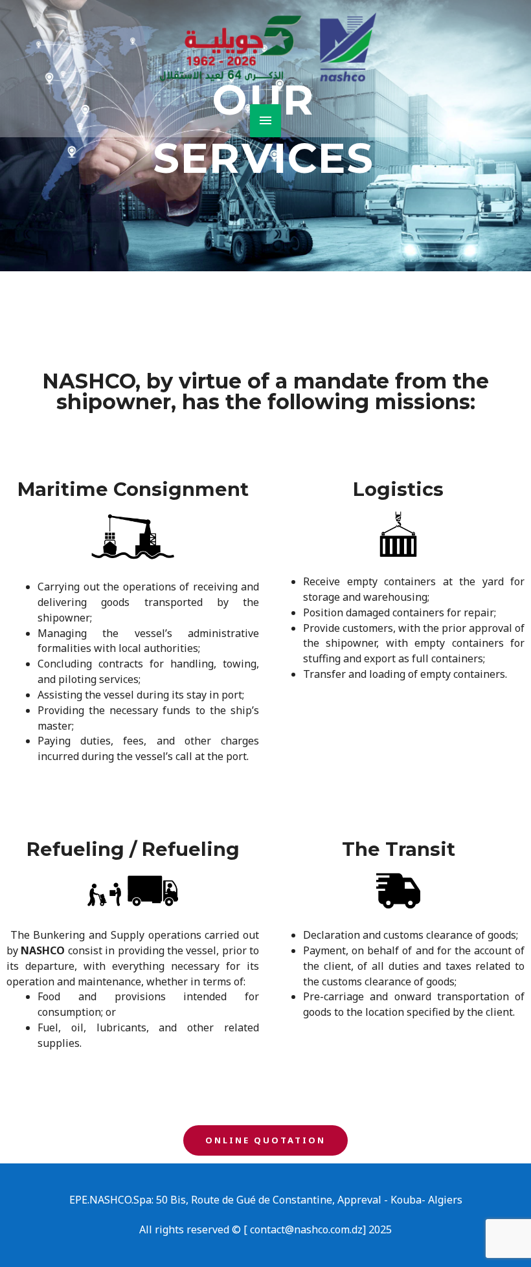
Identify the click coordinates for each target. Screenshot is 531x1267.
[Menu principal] (265, 120)
